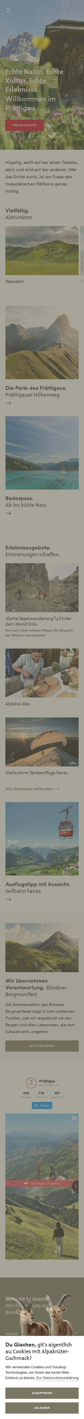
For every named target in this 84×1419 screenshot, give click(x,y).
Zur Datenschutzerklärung (57, 1377)
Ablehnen (42, 1408)
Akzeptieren (42, 1393)
